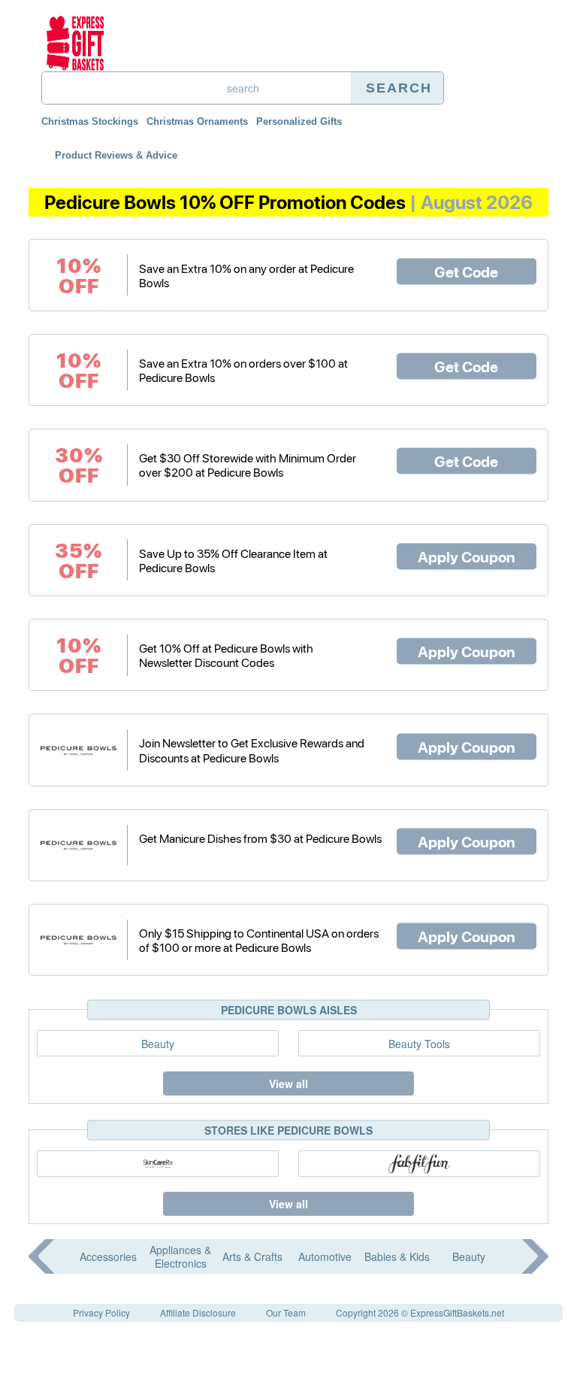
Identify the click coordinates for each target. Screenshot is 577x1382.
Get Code (466, 270)
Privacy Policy (101, 1312)
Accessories (108, 1256)
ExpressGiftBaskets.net (457, 1312)
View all (288, 1083)
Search (399, 87)
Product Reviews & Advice (116, 155)
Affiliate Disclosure (198, 1312)
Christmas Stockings (89, 121)
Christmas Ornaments (197, 121)
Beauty (157, 1043)
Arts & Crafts (252, 1256)
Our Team (286, 1312)
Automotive (325, 1256)
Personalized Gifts (299, 121)
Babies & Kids (397, 1256)
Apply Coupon (466, 555)
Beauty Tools (419, 1043)
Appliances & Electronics (180, 1256)
